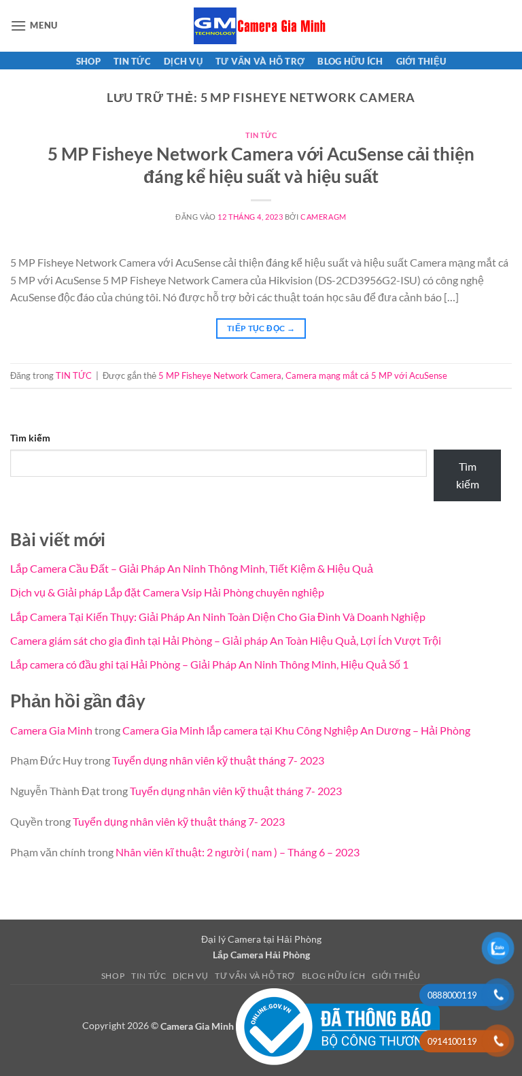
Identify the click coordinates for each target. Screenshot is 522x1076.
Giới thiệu (421, 61)
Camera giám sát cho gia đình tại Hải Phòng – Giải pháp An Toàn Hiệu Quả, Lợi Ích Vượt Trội (225, 640)
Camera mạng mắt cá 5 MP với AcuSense (366, 375)
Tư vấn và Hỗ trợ (259, 61)
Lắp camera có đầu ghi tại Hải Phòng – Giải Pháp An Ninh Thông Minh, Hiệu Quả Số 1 (209, 664)
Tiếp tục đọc (261, 328)
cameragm (323, 216)
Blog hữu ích (350, 61)
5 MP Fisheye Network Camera (219, 375)
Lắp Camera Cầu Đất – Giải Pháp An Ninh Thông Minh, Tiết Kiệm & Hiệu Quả (191, 568)
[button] (34, 25)
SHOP (88, 61)
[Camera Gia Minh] (261, 25)
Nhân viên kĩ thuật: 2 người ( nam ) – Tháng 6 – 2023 (238, 851)
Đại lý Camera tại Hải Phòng (261, 939)
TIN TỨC (132, 61)
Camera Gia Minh (51, 730)
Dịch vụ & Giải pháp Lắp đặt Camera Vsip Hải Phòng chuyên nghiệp (167, 592)
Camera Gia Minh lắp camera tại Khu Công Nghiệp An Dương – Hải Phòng (296, 730)
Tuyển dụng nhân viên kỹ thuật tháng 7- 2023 (218, 760)
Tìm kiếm (30, 437)
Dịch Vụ (183, 61)
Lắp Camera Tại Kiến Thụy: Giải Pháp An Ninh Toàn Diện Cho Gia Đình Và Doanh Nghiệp (217, 616)
